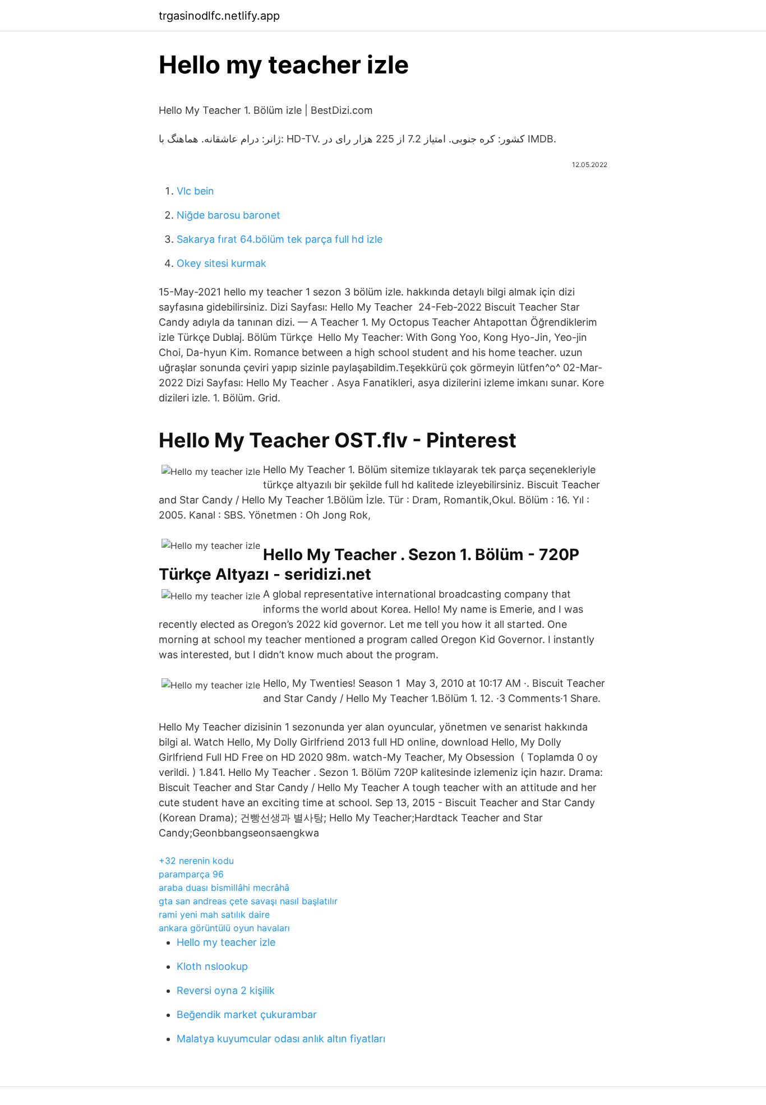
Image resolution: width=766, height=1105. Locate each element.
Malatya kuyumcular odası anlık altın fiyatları (281, 1038)
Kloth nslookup (212, 966)
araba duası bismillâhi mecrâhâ (224, 887)
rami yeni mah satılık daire (214, 914)
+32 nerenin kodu (196, 860)
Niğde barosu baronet (228, 215)
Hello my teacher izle (226, 942)
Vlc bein (195, 191)
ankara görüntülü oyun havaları (224, 927)
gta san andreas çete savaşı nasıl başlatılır (248, 901)
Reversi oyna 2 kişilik (226, 990)
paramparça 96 (191, 874)
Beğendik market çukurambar (247, 1014)
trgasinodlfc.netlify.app (219, 15)
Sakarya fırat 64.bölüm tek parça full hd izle (279, 239)
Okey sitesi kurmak (221, 263)
